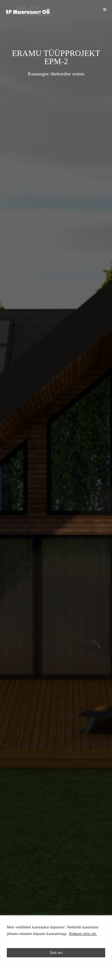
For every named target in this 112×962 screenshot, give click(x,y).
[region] (56, 938)
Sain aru (56, 953)
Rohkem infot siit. (83, 934)
